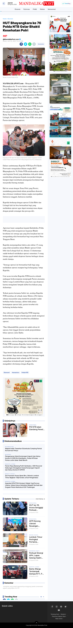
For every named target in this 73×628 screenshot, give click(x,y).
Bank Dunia (34, 535)
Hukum (42, 9)
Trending (67, 3)
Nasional (33, 503)
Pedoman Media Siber (59, 616)
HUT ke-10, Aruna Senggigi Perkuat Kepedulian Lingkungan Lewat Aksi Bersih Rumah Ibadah (36, 507)
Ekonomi (17, 9)
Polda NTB (25, 372)
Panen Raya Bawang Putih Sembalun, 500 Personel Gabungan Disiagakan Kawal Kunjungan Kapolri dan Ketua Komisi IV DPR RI (23, 468)
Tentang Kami (55, 614)
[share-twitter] (25, 44)
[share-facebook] (21, 44)
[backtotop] (36, 623)
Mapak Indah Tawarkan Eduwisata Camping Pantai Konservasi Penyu (23, 449)
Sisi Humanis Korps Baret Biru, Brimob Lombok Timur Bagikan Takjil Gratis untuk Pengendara (22, 477)
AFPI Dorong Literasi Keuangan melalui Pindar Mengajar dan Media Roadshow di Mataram (37, 523)
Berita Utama (34, 566)
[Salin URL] (34, 44)
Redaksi (63, 614)
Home (4, 19)
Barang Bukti (35, 550)
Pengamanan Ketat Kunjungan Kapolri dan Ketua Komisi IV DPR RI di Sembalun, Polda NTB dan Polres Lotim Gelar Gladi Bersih (22, 458)
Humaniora (15, 372)
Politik (35, 9)
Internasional (52, 9)
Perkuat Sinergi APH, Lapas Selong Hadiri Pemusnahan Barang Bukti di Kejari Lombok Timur (36, 555)
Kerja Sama (58, 618)
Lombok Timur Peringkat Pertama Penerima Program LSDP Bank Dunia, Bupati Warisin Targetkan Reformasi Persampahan (35, 539)
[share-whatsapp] (29, 44)
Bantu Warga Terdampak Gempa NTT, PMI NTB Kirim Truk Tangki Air (36, 571)
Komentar (41, 44)
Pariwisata (26, 9)
